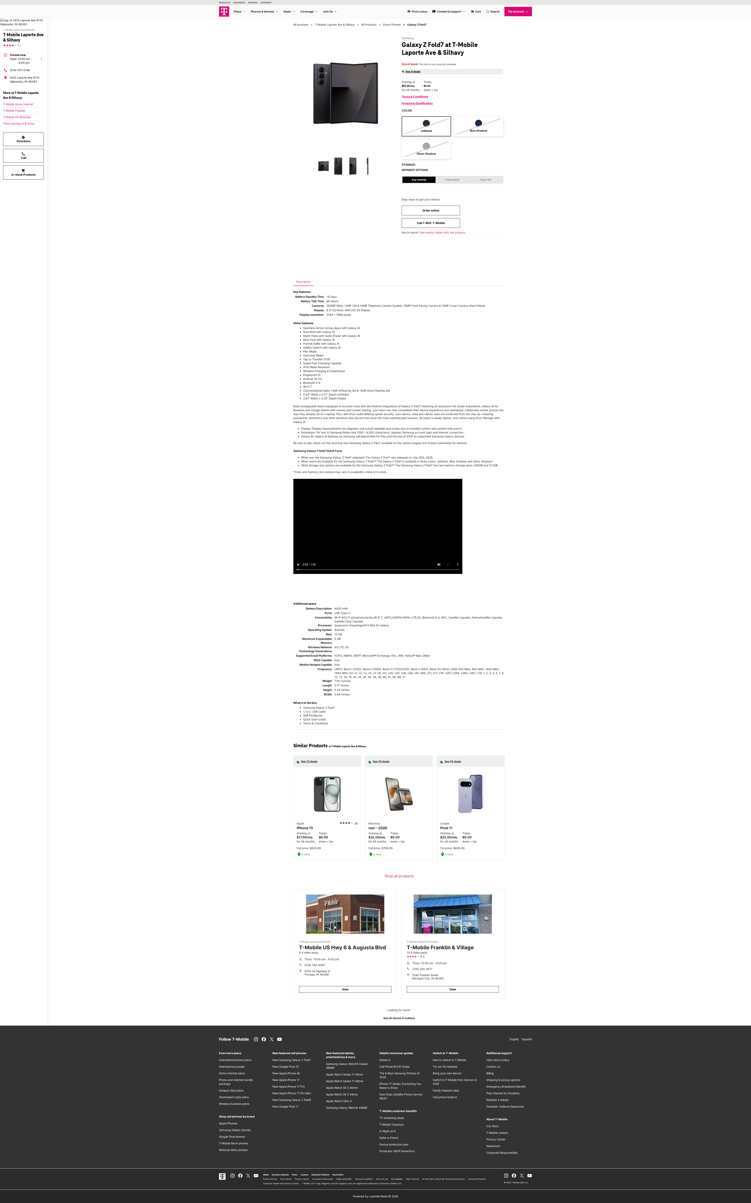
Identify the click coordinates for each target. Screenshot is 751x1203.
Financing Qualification (417, 103)
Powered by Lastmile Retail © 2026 (375, 1196)
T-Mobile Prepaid (14, 110)
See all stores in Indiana (399, 1018)
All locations (300, 24)
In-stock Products (23, 172)
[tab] (303, 282)
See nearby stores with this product (442, 232)
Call (23, 155)
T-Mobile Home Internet (18, 104)
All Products (368, 24)
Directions (24, 139)
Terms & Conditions (415, 96)
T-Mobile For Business (17, 117)
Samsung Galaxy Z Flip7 (364, 443)
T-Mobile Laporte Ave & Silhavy (335, 24)
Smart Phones (392, 24)
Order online (430, 210)
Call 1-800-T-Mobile (431, 223)
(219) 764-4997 (315, 965)
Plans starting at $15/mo (18, 123)
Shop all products (398, 876)
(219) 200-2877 (422, 969)
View (345, 989)
